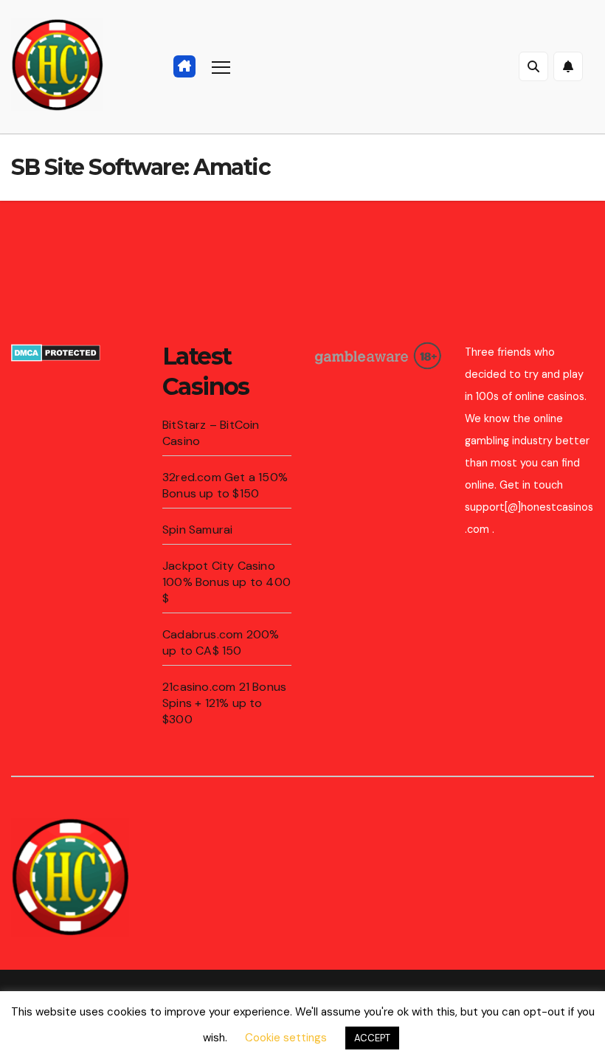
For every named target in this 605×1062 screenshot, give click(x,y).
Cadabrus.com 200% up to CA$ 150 (220, 642)
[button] (533, 66)
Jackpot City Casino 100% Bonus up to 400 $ (226, 582)
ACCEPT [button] (372, 1038)
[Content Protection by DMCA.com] (55, 351)
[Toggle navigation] (221, 66)
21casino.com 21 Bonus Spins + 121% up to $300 (224, 703)
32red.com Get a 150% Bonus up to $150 (225, 485)
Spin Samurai (197, 529)
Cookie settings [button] (286, 1037)
